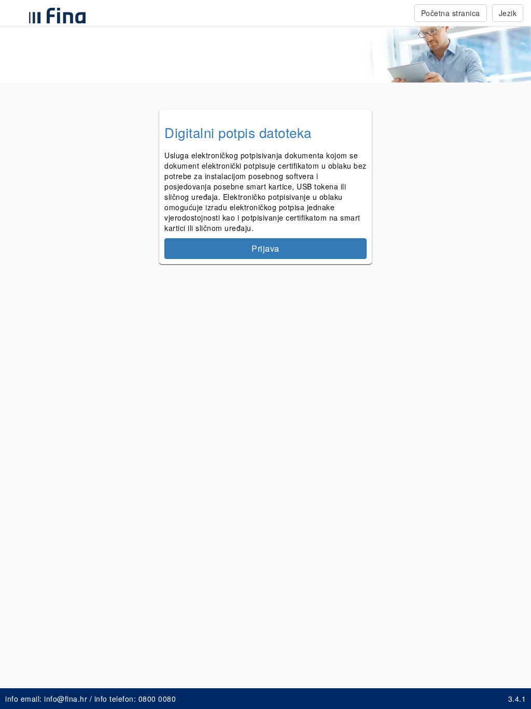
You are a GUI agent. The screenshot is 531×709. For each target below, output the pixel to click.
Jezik (508, 13)
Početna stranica (450, 13)
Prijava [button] (265, 248)
